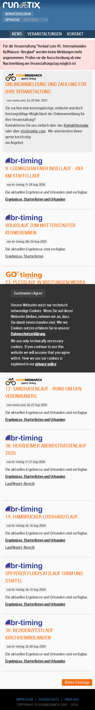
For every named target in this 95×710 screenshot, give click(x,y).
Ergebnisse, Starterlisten (24, 256)
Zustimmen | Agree (28, 293)
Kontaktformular (76, 125)
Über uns (72, 699)
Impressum (24, 699)
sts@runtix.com (33, 131)
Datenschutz (49, 699)
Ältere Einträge (77, 682)
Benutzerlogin (18, 14)
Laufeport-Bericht (20, 484)
